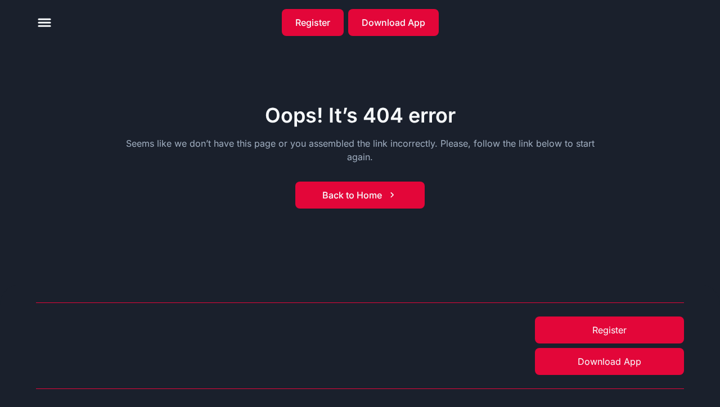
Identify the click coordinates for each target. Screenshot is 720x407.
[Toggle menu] (44, 22)
